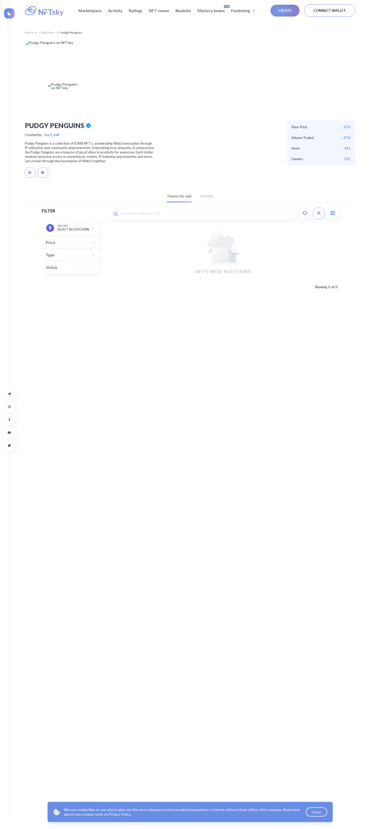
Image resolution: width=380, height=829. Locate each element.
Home (29, 32)
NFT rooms (159, 10)
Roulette (183, 10)
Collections (47, 32)
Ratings (135, 10)
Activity (115, 10)
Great (316, 812)
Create (285, 10)
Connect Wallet (330, 10)
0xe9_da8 (51, 135)
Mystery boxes (211, 10)
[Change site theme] (9, 13)
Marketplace (90, 10)
